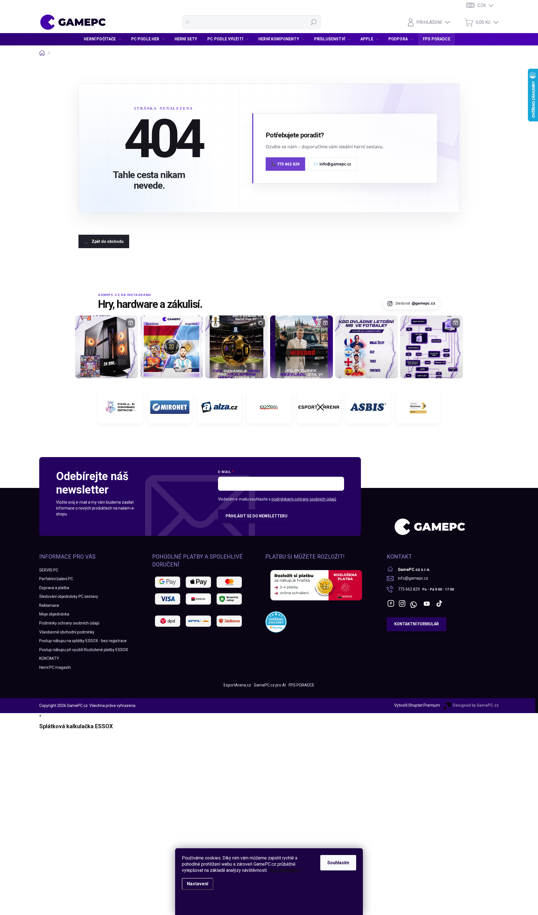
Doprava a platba (54, 588)
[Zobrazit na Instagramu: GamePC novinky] (171, 346)
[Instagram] (402, 603)
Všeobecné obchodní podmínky (66, 632)
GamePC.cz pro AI (270, 685)
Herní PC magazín (55, 667)
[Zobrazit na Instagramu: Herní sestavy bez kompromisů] (106, 346)
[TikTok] (439, 603)
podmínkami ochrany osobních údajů (304, 499)
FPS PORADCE (301, 685)
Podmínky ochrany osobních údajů (69, 623)
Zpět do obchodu (108, 241)
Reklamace (49, 605)
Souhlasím (338, 862)
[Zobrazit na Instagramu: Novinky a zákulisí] (301, 346)
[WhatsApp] (413, 603)
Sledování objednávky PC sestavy (68, 596)
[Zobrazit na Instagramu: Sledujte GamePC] (366, 346)
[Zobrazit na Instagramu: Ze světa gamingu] (236, 346)
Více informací (284, 870)
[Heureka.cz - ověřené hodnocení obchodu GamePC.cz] (276, 622)
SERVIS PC (48, 570)
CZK (481, 5)
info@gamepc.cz (413, 578)
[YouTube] (426, 603)
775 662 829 (409, 589)
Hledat (313, 22)
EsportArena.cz (237, 685)
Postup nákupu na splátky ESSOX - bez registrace (83, 641)
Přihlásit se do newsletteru (256, 516)
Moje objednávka (54, 614)
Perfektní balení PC (56, 579)
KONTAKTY (49, 658)
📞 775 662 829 (285, 164)
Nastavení (197, 883)
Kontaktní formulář (416, 624)
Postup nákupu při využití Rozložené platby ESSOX (83, 649)
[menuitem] (104, 39)
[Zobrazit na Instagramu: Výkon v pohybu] (431, 346)
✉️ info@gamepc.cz (332, 164)
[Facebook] (391, 603)
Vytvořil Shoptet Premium (417, 705)
